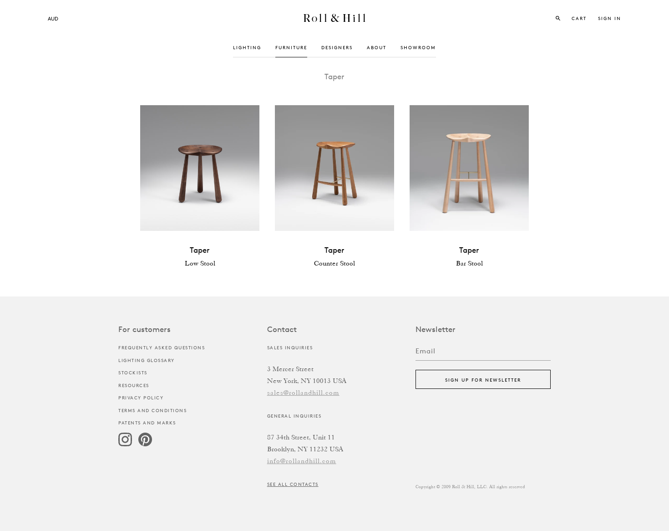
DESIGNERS (337, 47)
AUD (53, 18)
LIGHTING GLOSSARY (146, 360)
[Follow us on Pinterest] (145, 444)
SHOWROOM (418, 47)
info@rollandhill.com (301, 461)
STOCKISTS (132, 372)
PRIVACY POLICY (140, 397)
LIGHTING (247, 47)
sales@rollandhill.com (303, 393)
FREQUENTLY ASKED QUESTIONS (161, 347)
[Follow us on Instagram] (125, 444)
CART (580, 18)
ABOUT (376, 47)
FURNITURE (291, 47)
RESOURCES (133, 385)
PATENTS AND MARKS (147, 422)
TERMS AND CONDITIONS (152, 410)
